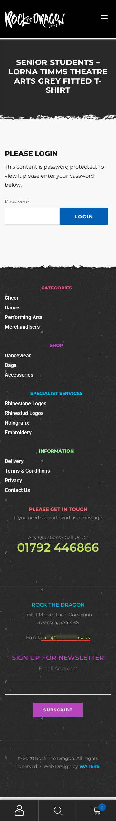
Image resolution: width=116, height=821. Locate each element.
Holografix (17, 423)
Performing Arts (23, 317)
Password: (18, 202)
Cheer (12, 298)
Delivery (14, 461)
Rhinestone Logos (25, 404)
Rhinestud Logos (24, 413)
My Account (19, 810)
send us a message (80, 518)
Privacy (13, 480)
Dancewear (18, 356)
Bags (10, 365)
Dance (12, 308)
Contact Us (17, 490)
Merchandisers (22, 327)
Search (58, 810)
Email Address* (58, 668)
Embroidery (18, 432)
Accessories (19, 375)
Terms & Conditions (27, 471)
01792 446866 (58, 547)
